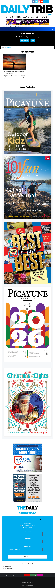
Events (22, 575)
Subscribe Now (24, 40)
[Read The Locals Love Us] (27, 253)
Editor (11, 73)
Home (3, 47)
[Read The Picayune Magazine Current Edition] (27, 122)
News (3, 575)
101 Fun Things (33, 575)
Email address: (27, 546)
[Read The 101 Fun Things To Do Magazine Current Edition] (27, 187)
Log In (32, 40)
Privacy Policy (27, 579)
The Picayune (40, 575)
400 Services (5, 566)
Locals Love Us (26, 575)
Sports (7, 575)
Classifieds (17, 575)
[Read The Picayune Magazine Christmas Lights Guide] (27, 402)
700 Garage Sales (7, 568)
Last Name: (27, 538)
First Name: (27, 531)
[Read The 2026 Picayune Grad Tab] (27, 324)
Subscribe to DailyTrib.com (27, 582)
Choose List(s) (27, 523)
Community (12, 575)
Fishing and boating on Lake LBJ (14, 71)
